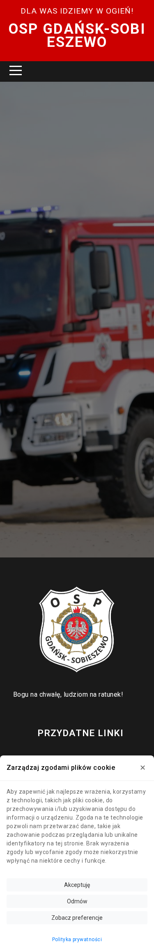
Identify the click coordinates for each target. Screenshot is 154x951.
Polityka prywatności (77, 939)
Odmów (77, 901)
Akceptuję (77, 885)
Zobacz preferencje (77, 917)
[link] (77, 630)
